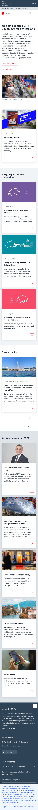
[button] (35, 706)
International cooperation (12, 780)
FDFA (8, 13)
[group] (19, 385)
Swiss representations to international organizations (16, 773)
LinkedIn (18, 746)
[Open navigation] (35, 13)
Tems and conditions (12, 802)
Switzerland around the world (13, 766)
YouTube (7, 746)
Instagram (25, 742)
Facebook (7, 742)
